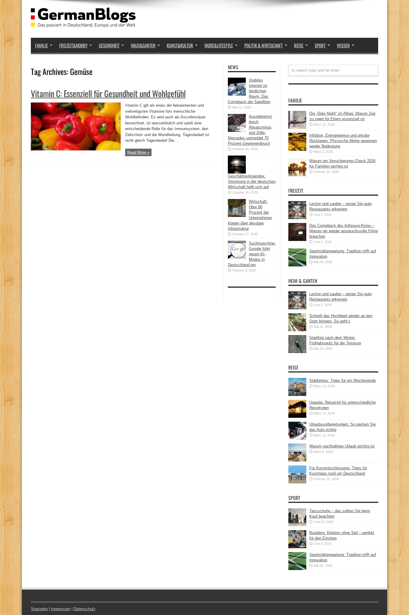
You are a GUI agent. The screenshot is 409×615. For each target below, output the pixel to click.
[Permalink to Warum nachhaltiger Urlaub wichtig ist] (297, 460)
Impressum (60, 609)
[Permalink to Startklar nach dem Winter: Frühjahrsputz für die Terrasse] (297, 351)
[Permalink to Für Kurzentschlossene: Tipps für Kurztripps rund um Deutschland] (297, 482)
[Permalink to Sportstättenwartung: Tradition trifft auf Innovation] (297, 265)
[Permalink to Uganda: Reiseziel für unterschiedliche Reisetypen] (297, 416)
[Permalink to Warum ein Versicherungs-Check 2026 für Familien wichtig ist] (297, 175)
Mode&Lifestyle (219, 45)
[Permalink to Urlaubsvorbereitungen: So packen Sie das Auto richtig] (297, 438)
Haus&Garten (143, 45)
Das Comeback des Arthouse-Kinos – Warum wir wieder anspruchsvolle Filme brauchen (343, 231)
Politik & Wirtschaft (263, 45)
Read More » (138, 152)
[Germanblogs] (83, 23)
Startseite (39, 609)
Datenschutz (85, 609)
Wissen (343, 45)
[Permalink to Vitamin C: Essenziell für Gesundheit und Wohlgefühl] (76, 149)
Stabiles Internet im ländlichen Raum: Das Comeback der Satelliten (249, 91)
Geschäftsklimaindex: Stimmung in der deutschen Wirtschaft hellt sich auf (251, 181)
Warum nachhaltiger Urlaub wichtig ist (342, 446)
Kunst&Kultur (180, 45)
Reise (298, 45)
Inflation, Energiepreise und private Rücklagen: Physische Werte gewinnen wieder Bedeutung (343, 140)
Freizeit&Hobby (73, 45)
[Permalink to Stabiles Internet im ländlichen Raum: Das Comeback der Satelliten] (237, 94)
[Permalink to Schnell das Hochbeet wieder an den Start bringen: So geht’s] (297, 330)
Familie (41, 45)
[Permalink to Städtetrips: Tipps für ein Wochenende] (297, 394)
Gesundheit (109, 45)
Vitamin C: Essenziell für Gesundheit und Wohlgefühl (108, 93)
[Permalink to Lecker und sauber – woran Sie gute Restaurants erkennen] (297, 217)
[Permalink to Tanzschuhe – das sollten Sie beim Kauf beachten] (297, 525)
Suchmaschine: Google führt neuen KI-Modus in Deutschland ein (252, 254)
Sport (320, 45)
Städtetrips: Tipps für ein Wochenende (342, 380)
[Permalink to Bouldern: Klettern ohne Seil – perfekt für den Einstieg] (297, 547)
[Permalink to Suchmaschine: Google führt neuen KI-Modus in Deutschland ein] (237, 257)
